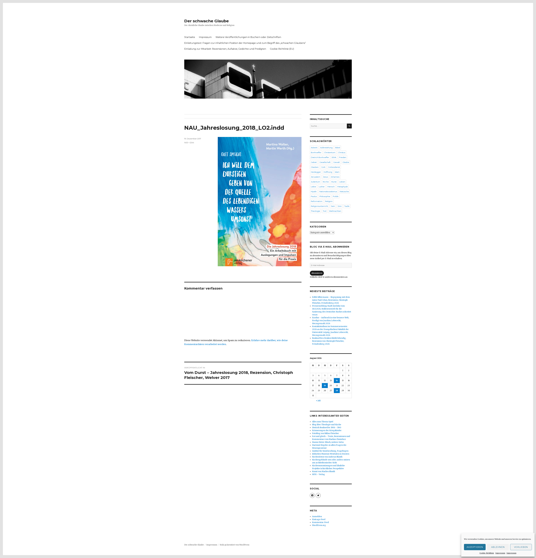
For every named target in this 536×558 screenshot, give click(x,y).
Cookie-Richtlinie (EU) (282, 49)
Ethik (334, 157)
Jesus (325, 177)
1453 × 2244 (189, 142)
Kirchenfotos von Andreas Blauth (327, 457)
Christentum (329, 152)
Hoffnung (328, 172)
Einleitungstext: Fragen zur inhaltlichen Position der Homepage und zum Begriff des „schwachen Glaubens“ (245, 43)
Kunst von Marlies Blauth (323, 471)
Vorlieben (521, 547)
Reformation (316, 201)
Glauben (315, 167)
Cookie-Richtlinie (486, 553)
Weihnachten (335, 211)
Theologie (315, 211)
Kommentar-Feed (320, 522)
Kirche (326, 182)
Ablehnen (498, 547)
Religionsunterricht (319, 206)
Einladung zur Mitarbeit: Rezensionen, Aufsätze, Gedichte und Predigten (225, 49)
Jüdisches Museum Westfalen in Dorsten (330, 454)
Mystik (314, 191)
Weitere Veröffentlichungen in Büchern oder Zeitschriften (248, 37)
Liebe (313, 186)
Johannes (335, 177)
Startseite (189, 37)
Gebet (314, 162)
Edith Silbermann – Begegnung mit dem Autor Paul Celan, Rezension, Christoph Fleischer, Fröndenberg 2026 (331, 300)
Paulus (314, 196)
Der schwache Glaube (206, 21)
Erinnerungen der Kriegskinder (327, 430)
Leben (342, 182)
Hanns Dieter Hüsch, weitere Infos (328, 442)
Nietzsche (344, 191)
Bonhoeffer (316, 152)
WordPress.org (319, 525)
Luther (322, 186)
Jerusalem (315, 177)
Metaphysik (342, 186)
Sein (333, 206)
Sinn (340, 206)
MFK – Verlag (318, 474)
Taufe (346, 206)
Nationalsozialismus (328, 191)
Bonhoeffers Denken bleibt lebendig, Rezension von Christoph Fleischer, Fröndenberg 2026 (329, 341)
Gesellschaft (325, 162)
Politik (335, 196)
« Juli (318, 400)
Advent (314, 147)
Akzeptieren (475, 547)
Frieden (342, 157)
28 (337, 390)
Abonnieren (316, 273)
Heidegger (316, 172)
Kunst (334, 182)
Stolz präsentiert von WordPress (234, 545)
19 (325, 385)
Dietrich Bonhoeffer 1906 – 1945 (326, 427)
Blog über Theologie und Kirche (326, 424)
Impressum (500, 553)
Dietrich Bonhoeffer (320, 157)
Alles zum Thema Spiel (322, 421)
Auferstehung (326, 147)
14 (337, 380)
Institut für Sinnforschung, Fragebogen (330, 451)
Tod (324, 211)
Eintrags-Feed (318, 519)
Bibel (337, 147)
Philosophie (325, 196)
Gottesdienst (334, 167)
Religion (328, 201)
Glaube (346, 162)
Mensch (331, 186)
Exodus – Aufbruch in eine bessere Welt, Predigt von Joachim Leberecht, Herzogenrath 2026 (330, 320)
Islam (337, 172)
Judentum (315, 182)
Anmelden (317, 516)
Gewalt (336, 162)
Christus (341, 152)
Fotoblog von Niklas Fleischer (325, 433)
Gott (323, 167)
